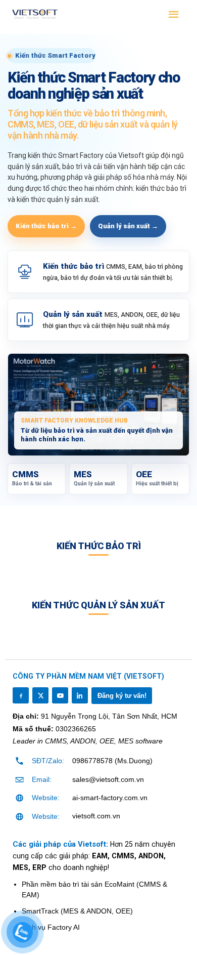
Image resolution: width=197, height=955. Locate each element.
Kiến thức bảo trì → (46, 226)
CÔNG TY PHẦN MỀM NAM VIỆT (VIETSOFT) (88, 676)
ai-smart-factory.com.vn (109, 798)
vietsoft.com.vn (96, 816)
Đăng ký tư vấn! (121, 695)
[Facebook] (21, 695)
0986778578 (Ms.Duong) (112, 761)
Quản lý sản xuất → (128, 226)
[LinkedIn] (80, 695)
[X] (40, 695)
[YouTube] (60, 695)
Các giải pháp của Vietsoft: (61, 844)
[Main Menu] (174, 14)
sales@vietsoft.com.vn (108, 779)
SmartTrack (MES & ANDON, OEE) (77, 911)
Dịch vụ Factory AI (51, 927)
